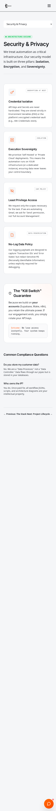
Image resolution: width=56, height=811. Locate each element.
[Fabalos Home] (8, 6)
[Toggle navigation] (49, 5)
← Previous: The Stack (15, 414)
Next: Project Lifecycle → (39, 414)
